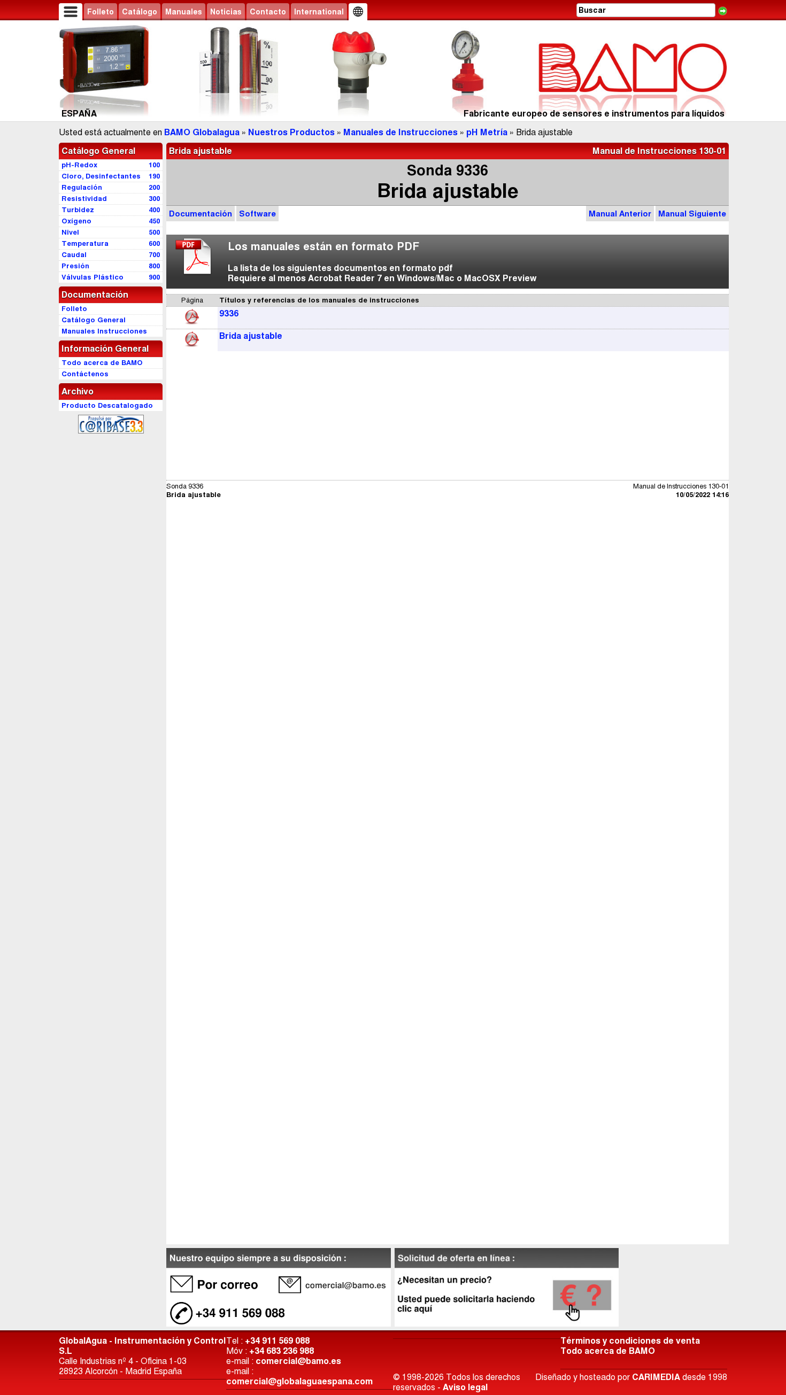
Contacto (268, 11)
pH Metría (486, 132)
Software (257, 213)
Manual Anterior (620, 213)
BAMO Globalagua (202, 132)
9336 (228, 313)
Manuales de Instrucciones (400, 132)
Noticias (226, 11)
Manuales (183, 11)
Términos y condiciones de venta (630, 1340)
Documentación (200, 213)
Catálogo (139, 11)
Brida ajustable (250, 335)
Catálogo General (98, 151)
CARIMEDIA (656, 1377)
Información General (105, 348)
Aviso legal (465, 1387)
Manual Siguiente (692, 213)
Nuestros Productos (291, 132)
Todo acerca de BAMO (607, 1350)
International (319, 11)
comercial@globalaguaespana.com (299, 1381)
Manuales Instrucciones (104, 331)
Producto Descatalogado (107, 405)
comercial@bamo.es (298, 1361)
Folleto (100, 11)
